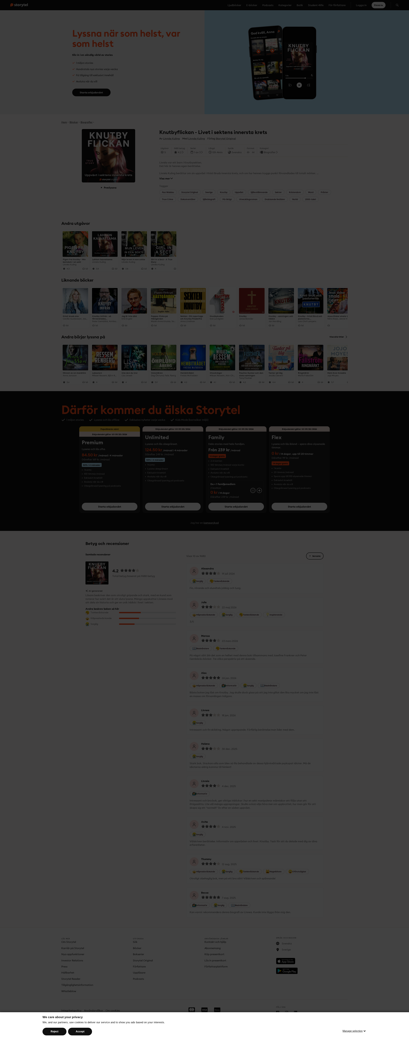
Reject (54, 1031)
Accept (80, 1031)
